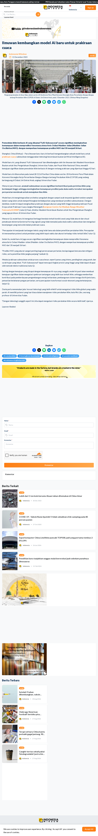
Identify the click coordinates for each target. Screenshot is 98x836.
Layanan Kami (8, 17)
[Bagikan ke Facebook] (34, 102)
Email (6, 431)
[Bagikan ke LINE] (44, 102)
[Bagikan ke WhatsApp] (64, 102)
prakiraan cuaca (9, 157)
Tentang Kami (9, 12)
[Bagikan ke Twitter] (39, 102)
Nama (6, 421)
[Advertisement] (49, 123)
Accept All (89, 829)
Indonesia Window (18, 54)
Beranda (7, 6)
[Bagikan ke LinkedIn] (49, 102)
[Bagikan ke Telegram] (59, 102)
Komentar (8, 440)
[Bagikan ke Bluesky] (54, 102)
